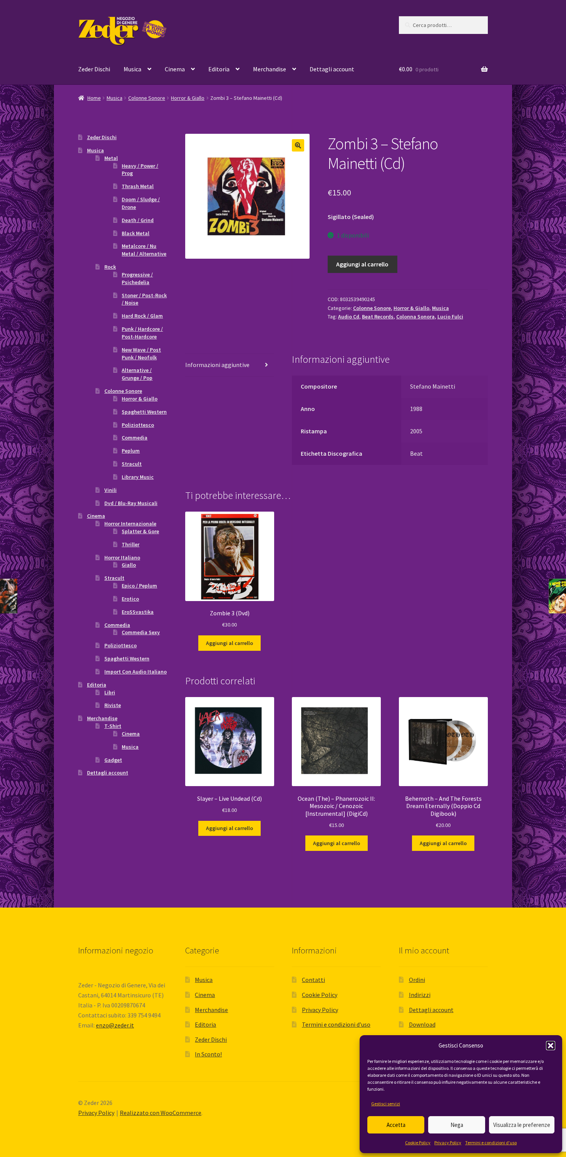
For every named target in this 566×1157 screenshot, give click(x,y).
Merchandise (269, 69)
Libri (109, 692)
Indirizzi (419, 995)
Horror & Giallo (187, 97)
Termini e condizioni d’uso (491, 1142)
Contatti (313, 980)
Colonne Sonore (146, 97)
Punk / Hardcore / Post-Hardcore (142, 332)
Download (422, 1024)
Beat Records (378, 316)
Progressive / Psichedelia (137, 278)
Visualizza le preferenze (521, 1124)
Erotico (130, 598)
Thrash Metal (138, 186)
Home (94, 97)
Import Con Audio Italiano (135, 671)
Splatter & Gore (140, 531)
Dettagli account (332, 69)
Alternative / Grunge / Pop (137, 374)
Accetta (396, 1124)
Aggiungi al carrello (362, 264)
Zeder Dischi (94, 69)
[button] (550, 1045)
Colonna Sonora (415, 316)
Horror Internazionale (130, 523)
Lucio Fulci (450, 316)
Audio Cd (348, 316)
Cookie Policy (417, 1142)
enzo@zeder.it (115, 1025)
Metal (111, 158)
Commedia (134, 437)
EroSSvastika (138, 611)
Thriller (130, 544)
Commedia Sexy (141, 632)
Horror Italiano (122, 557)
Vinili (110, 490)
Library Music (138, 476)
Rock (110, 266)
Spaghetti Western (144, 411)
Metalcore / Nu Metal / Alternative (144, 250)
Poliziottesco (138, 424)
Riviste (112, 705)
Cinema (175, 69)
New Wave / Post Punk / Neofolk (141, 353)
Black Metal (135, 233)
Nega (456, 1124)
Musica (132, 69)
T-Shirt (112, 725)
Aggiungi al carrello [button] (229, 643)
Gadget (113, 759)
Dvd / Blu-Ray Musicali (130, 503)
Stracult (132, 463)
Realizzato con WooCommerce (160, 1113)
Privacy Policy (447, 1142)
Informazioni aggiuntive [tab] (217, 365)
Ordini (417, 980)
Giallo (129, 564)
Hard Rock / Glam (142, 315)
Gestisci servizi (385, 1103)
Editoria (218, 69)
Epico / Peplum (139, 585)
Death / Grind (138, 220)
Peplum (131, 450)
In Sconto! (208, 1054)
